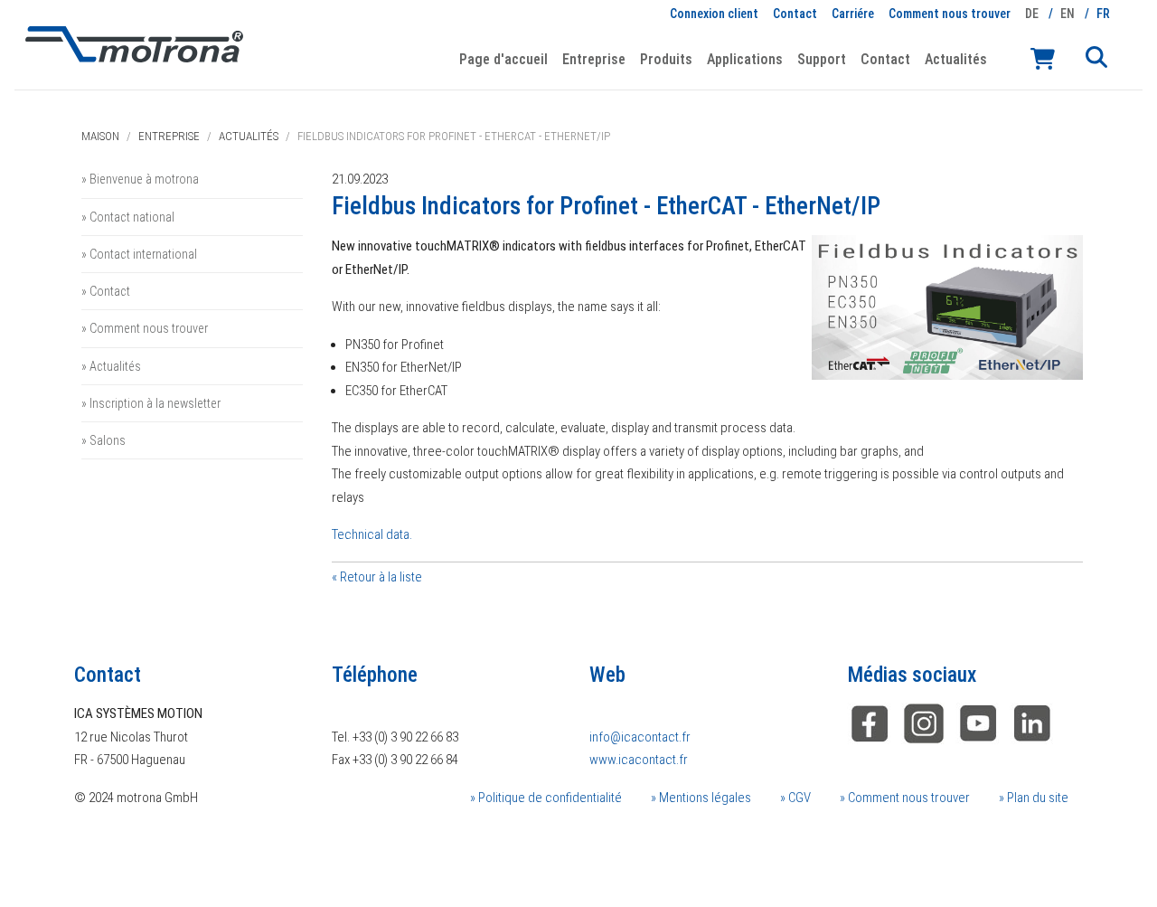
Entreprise (169, 136)
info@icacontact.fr (640, 737)
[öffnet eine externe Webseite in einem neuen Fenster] (869, 722)
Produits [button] (666, 59)
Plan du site (1036, 797)
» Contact (105, 291)
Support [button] (821, 59)
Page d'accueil (503, 59)
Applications (745, 59)
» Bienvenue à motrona (140, 179)
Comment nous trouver (950, 13)
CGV (798, 797)
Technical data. (372, 534)
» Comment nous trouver (144, 328)
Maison (100, 136)
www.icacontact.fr (638, 759)
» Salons (103, 440)
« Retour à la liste (377, 577)
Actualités (956, 59)
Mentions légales (703, 797)
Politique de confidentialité (548, 797)
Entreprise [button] (594, 59)
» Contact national (127, 217)
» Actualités (111, 366)
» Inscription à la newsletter (151, 403)
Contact (795, 13)
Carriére (853, 13)
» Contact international (139, 254)
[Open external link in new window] (1032, 722)
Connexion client (714, 13)
